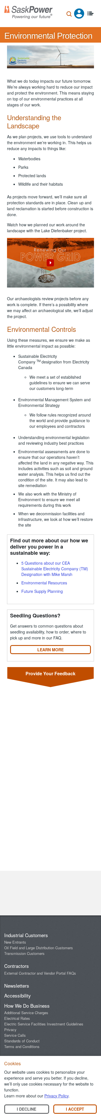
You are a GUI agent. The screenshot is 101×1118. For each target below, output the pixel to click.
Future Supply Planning (42, 591)
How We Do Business (27, 1005)
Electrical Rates (17, 1018)
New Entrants (15, 942)
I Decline (26, 1109)
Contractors (16, 965)
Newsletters (16, 985)
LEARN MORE (50, 649)
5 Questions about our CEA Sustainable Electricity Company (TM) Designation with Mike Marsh (54, 568)
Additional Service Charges (26, 1012)
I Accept (75, 1109)
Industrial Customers (26, 935)
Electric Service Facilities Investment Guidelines (43, 1024)
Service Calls (15, 1035)
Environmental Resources (44, 583)
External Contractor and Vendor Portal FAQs (40, 973)
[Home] (28, 12)
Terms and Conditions (22, 1046)
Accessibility (17, 995)
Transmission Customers (24, 953)
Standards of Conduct (22, 1041)
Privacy (10, 1029)
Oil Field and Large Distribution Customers (38, 947)
